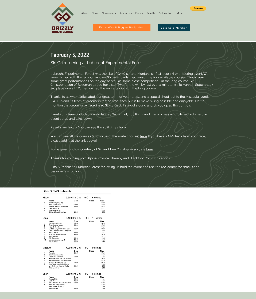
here (122, 127)
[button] (198, 8)
